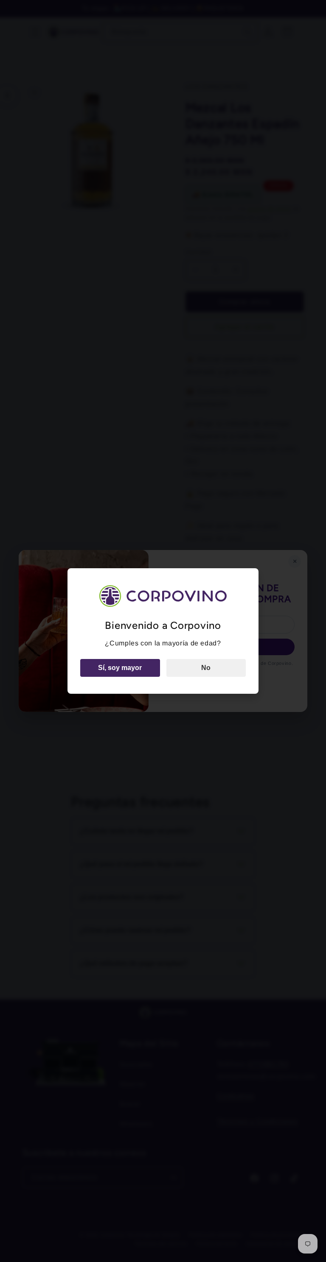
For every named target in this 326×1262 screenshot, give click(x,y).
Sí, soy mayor (120, 667)
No (206, 667)
